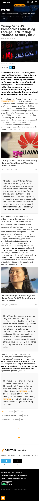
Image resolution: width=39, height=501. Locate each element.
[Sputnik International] (6, 3)
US (16, 411)
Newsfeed (10, 411)
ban (22, 419)
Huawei (21, 411)
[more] (36, 170)
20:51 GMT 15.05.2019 (8, 39)
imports (23, 391)
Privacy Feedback (6, 478)
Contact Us (4, 475)
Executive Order (8, 101)
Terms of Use (19, 473)
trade (20, 415)
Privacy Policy (22, 475)
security (26, 415)
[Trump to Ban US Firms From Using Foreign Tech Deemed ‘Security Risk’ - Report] (19, 145)
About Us (4, 473)
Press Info (11, 473)
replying (7, 399)
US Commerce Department (9, 415)
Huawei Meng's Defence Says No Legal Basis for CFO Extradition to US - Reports (18, 298)
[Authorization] (28, 2)
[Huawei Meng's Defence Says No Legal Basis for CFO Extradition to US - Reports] (19, 280)
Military (35, 456)
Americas (11, 456)
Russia (19, 456)
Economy (26, 456)
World (3, 411)
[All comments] (3, 498)
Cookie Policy (13, 475)
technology (16, 419)
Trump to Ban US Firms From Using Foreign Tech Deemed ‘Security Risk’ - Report (19, 163)
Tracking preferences (19, 478)
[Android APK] (7, 483)
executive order (6, 419)
